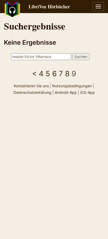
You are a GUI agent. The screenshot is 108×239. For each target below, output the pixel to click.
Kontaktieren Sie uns (31, 86)
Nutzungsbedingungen (72, 86)
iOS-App (87, 92)
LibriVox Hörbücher (49, 6)
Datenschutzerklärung (32, 92)
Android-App (66, 92)
